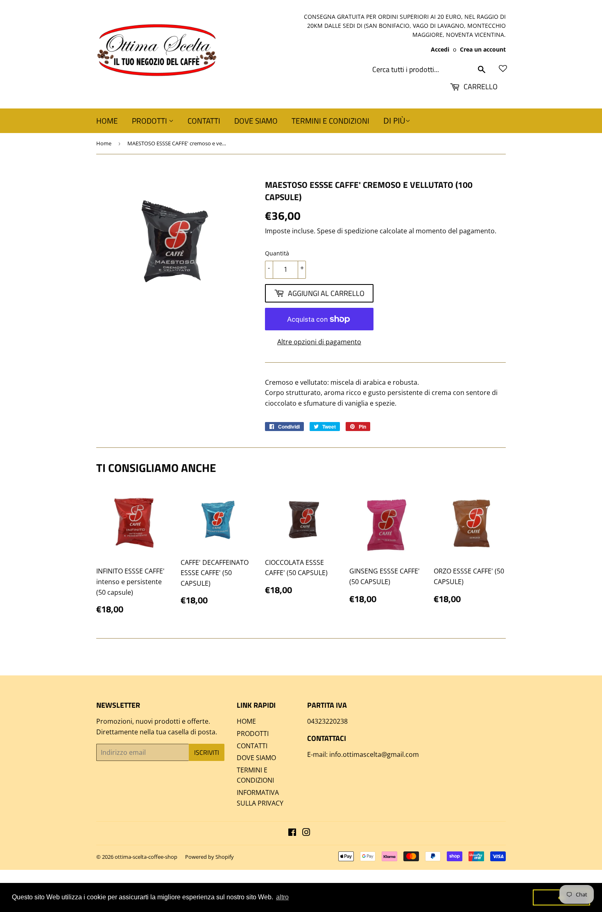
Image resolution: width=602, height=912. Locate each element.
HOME (107, 120)
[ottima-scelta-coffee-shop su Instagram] (306, 833)
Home (103, 143)
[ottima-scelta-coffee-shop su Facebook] (292, 833)
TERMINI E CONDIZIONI (330, 120)
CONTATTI (204, 120)
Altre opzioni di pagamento (319, 341)
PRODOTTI (150, 120)
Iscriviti (206, 752)
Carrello (480, 86)
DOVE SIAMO (256, 120)
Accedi (440, 49)
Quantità (277, 253)
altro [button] (282, 897)
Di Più (394, 120)
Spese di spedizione (347, 230)
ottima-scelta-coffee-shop (146, 856)
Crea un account (483, 49)
